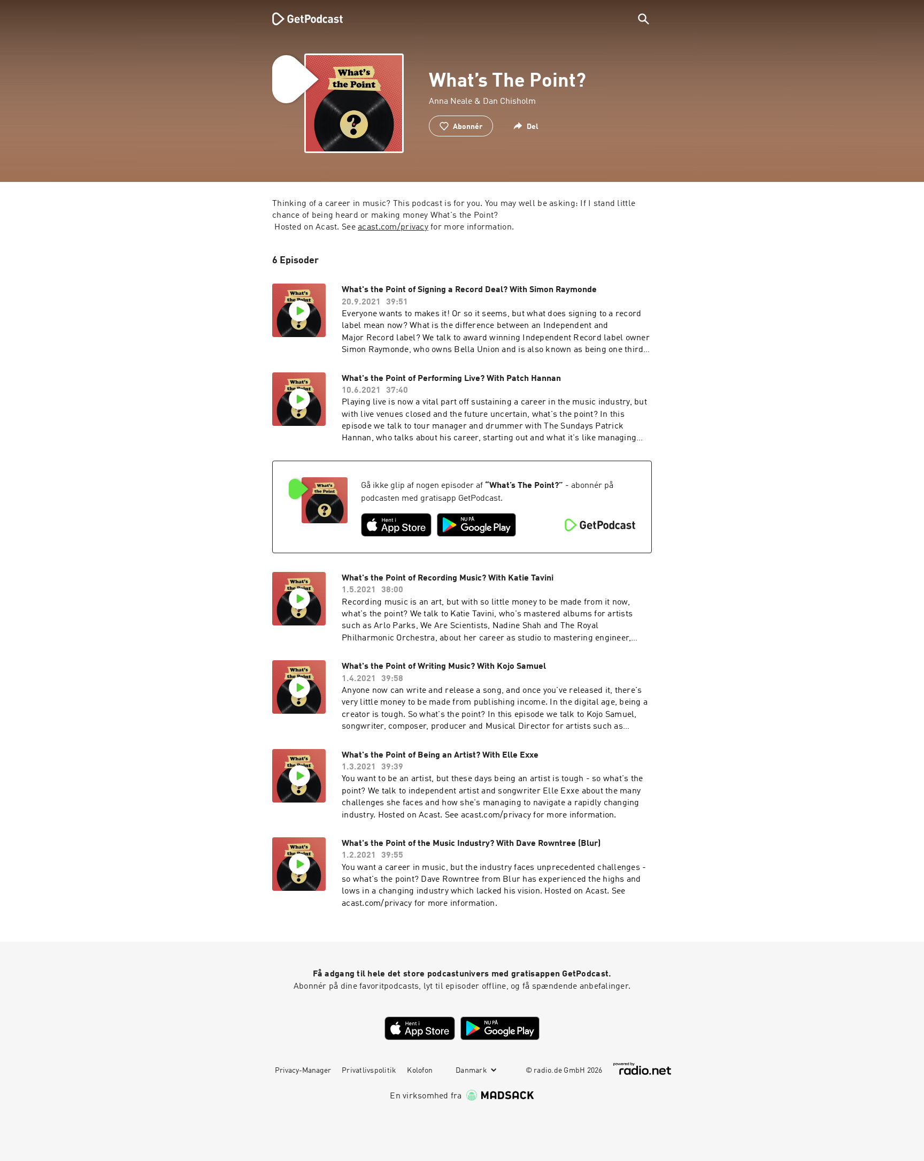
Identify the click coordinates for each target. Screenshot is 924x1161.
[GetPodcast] (300, 18)
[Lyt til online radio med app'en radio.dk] (642, 1068)
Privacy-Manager (303, 1070)
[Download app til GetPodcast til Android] (476, 525)
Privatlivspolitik (369, 1070)
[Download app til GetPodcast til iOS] (396, 525)
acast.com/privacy (393, 227)
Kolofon (420, 1070)
